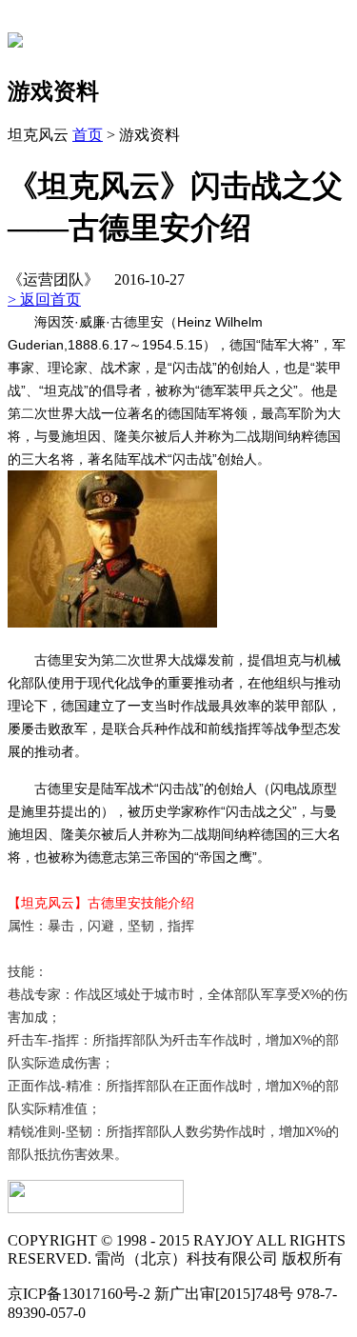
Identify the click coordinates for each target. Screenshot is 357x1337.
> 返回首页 (44, 299)
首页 (87, 135)
